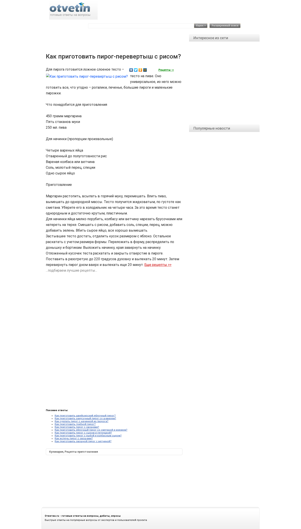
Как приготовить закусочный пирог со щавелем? (85, 418)
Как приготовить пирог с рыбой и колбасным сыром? (88, 435)
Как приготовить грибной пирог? (75, 424)
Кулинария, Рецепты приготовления (73, 451)
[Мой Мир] (145, 70)
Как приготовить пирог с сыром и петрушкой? (83, 432)
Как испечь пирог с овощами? (74, 438)
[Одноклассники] (140, 70)
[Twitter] (136, 70)
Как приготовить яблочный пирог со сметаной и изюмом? (91, 429)
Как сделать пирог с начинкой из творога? (81, 421)
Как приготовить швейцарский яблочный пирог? (85, 415)
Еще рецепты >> (157, 265)
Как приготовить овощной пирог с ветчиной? (83, 441)
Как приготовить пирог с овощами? (77, 427)
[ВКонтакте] (131, 70)
